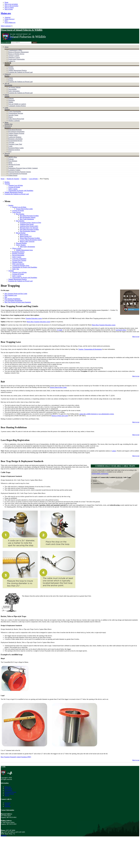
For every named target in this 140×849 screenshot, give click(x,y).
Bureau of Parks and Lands (60, 415)
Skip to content (9, 7)
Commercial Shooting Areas (20, 265)
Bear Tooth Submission (27, 219)
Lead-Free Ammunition (19, 258)
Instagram (7, 806)
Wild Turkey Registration (27, 246)
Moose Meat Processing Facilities (30, 238)
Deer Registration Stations (28, 231)
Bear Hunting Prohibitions (12, 299)
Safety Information (14, 91)
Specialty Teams (13, 115)
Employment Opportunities (16, 59)
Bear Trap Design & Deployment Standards (18, 302)
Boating (10, 80)
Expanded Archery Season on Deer (30, 222)
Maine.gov (6, 13)
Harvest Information (18, 255)
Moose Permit (24, 234)
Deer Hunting (20, 221)
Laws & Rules (33, 179)
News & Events (7, 154)
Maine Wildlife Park (8, 123)
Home (6, 2)
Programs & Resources (8, 126)
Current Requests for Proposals (17, 173)
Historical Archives (14, 149)
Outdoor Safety (13, 135)
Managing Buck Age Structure (29, 228)
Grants (10, 146)
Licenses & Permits (14, 187)
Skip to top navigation (11, 4)
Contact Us (10, 37)
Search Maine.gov (10, 22)
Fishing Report (12, 175)
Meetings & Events (14, 164)
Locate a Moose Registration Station (31, 240)
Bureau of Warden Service (16, 54)
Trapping (11, 68)
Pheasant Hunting (21, 243)
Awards (10, 166)
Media (10, 162)
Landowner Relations (14, 137)
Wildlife (10, 102)
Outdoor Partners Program (16, 133)
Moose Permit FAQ (26, 236)
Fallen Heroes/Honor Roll (16, 119)
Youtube (7, 804)
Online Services (9, 19)
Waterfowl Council (14, 57)
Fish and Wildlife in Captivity (17, 104)
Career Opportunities (14, 111)
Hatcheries (11, 100)
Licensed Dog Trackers (19, 260)
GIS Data (11, 142)
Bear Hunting (20, 214)
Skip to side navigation (11, 6)
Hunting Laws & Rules (19, 207)
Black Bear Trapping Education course (38, 321)
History (10, 117)
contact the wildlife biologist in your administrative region (96, 414)
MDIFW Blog (12, 157)
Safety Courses (12, 189)
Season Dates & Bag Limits (24, 209)
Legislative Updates (14, 170)
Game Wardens (7, 108)
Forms (9, 35)
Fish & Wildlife (7, 95)
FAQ (9, 151)
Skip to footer (9, 9)
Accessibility (8, 790)
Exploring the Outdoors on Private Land (20, 72)
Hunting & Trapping (8, 63)
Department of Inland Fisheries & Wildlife (21, 30)
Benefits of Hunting (18, 253)
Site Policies (8, 788)
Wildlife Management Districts (17, 70)
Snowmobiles (12, 89)
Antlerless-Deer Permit (27, 224)
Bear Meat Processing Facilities (29, 215)
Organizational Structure (15, 113)
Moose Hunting (20, 233)
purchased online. (121, 330)
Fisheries (11, 98)
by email (59, 330)
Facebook (7, 803)
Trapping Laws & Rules (15, 185)
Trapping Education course (34, 318)
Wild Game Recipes (18, 264)
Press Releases (12, 161)
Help (6, 21)
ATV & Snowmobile (8, 84)
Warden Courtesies (14, 120)
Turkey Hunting (21, 245)
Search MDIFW (5, 42)
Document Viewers (10, 792)
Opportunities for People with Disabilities (20, 190)
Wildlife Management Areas (24, 250)
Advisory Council (13, 55)
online (114, 451)
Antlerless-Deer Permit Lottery (29, 226)
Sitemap (9, 39)
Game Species (16, 212)
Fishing (10, 78)
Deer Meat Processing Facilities (29, 229)
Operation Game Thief (15, 144)
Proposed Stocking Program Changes (19, 172)
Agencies (7, 17)
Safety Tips (15, 269)
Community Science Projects (17, 106)
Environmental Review (15, 140)
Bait (6, 297)
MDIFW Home (9, 794)
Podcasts (11, 159)
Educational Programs (15, 130)
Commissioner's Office (15, 50)
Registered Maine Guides (16, 148)
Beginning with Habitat (15, 139)
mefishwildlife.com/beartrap (100, 473)
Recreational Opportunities (16, 131)
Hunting (10, 67)
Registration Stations (18, 252)
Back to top (135, 336)
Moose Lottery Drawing (27, 241)
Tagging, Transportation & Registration (90, 349)
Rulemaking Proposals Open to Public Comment (23, 168)
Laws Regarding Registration (13, 300)
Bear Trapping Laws (11, 295)
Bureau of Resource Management (18, 52)
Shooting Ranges (17, 262)
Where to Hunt (16, 248)
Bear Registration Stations (27, 217)
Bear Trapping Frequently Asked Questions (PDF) (16, 757)
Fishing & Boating (8, 75)
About (6, 47)
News (6, 34)
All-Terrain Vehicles (14, 87)
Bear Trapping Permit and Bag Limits (16, 293)
